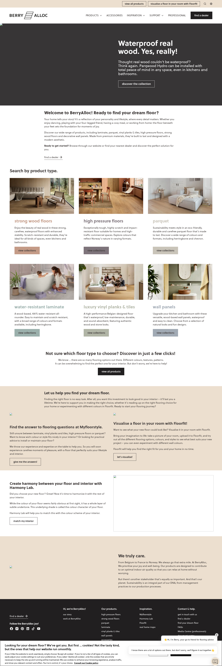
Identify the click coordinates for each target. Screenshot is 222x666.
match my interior (23, 521)
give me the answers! (25, 461)
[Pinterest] (22, 628)
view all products (111, 371)
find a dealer (51, 157)
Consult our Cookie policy (86, 662)
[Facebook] (11, 628)
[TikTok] (33, 628)
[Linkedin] (28, 628)
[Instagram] (17, 628)
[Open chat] (215, 661)
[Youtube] (38, 628)
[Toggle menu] (101, 15)
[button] (94, 15)
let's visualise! (124, 457)
